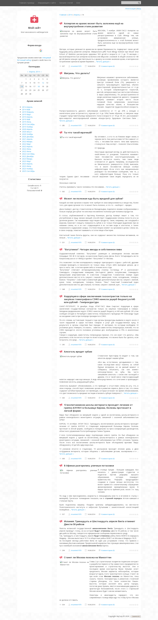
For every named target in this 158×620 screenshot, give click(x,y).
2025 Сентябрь (28, 171)
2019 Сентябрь (28, 124)
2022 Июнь (26, 149)
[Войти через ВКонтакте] (28, 50)
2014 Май (26, 109)
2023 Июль (26, 166)
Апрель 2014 (34, 71)
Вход (139, 9)
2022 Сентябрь (28, 154)
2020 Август (27, 132)
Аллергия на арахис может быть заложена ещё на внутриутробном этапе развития (93, 25)
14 (22, 86)
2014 (70, 15)
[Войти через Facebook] (32, 50)
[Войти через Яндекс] (36, 50)
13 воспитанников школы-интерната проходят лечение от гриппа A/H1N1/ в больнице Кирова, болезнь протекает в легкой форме (98, 407)
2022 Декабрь (28, 156)
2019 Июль (26, 122)
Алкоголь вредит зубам (78, 351)
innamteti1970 (76, 66)
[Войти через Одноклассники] (45, 50)
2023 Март (26, 161)
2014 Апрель (27, 107)
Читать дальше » (103, 61)
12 (43, 83)
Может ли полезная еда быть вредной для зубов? (93, 198)
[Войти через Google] (41, 51)
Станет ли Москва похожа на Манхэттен (87, 557)
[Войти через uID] (24, 50)
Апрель (77, 15)
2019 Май (26, 119)
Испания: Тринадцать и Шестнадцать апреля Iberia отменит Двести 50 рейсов (99, 523)
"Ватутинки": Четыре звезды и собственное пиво (93, 249)
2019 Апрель (27, 117)
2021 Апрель (27, 139)
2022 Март (26, 144)
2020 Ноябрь (27, 134)
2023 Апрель (27, 164)
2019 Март (26, 114)
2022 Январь (27, 141)
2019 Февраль (28, 112)
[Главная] (34, 22)
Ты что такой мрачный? (78, 132)
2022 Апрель (27, 146)
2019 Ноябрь (27, 127)
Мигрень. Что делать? (77, 73)
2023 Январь (27, 159)
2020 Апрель (27, 129)
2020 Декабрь (28, 136)
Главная (62, 15)
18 (39, 86)
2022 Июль (26, 151)
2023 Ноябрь (27, 168)
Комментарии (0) (107, 66)
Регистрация (131, 9)
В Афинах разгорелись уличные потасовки (89, 465)
